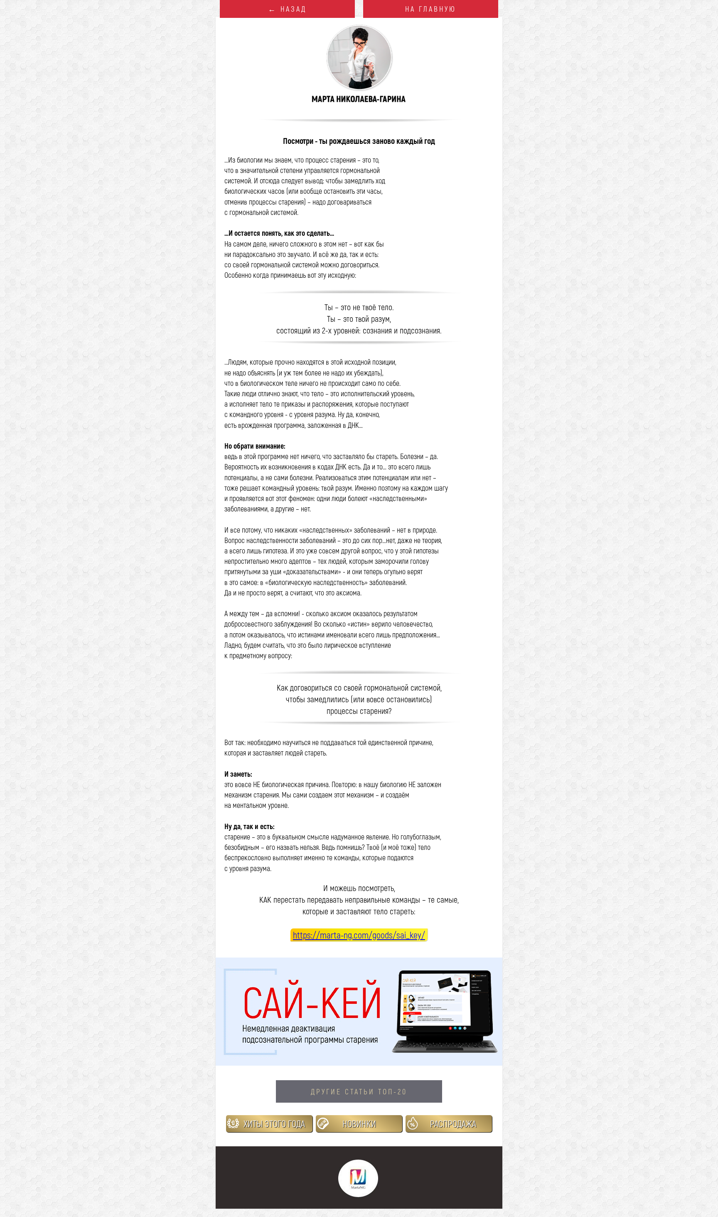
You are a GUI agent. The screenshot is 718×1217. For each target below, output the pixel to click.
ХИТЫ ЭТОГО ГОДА (274, 1123)
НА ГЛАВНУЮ (430, 8)
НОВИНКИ (359, 1123)
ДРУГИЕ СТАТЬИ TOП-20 (359, 1091)
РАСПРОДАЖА (453, 1123)
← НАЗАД (287, 8)
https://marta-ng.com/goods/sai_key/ (359, 934)
